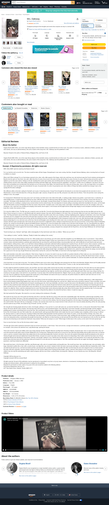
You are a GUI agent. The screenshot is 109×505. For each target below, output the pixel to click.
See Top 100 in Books (32, 398)
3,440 (48, 131)
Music (51, 6)
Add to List (88, 82)
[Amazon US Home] (32, 495)
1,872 (97, 129)
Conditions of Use (33, 500)
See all (21, 52)
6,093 (65, 129)
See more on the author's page (27, 475)
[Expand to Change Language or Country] (52, 495)
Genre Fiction (18, 14)
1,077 (32, 129)
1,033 (16, 132)
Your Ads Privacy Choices (73, 500)
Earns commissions (23, 418)
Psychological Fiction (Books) (16, 402)
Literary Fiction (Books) (14, 404)
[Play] (3, 450)
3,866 (81, 129)
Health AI (9, 6)
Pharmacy (57, 6)
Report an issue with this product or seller (40, 29)
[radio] (87, 20)
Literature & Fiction (10, 14)
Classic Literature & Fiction (15, 399)
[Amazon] (6, 2)
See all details (30, 42)
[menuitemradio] (103, 450)
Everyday (64, 6)
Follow (19, 57)
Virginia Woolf (32, 21)
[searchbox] (43, 2)
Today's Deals (17, 6)
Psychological (26, 14)
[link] (15, 89)
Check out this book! (12, 420)
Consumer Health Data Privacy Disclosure (56, 500)
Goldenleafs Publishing (95, 53)
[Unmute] (106, 450)
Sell (41, 6)
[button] (3, 6)
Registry (46, 6)
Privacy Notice (42, 500)
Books (3, 14)
